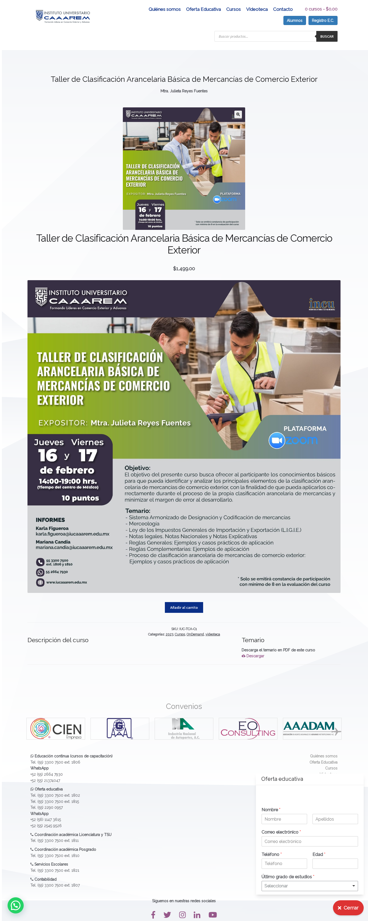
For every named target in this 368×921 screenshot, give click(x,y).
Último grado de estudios (288, 876)
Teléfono (272, 854)
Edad (319, 854)
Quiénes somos (165, 9)
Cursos (233, 9)
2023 (169, 634)
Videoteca (257, 9)
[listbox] (310, 886)
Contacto (283, 9)
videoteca (213, 634)
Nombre (271, 809)
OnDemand (195, 634)
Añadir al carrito (184, 607)
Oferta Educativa (203, 9)
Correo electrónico (281, 832)
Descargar (254, 656)
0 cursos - (321, 9)
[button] (238, 114)
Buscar (327, 36)
